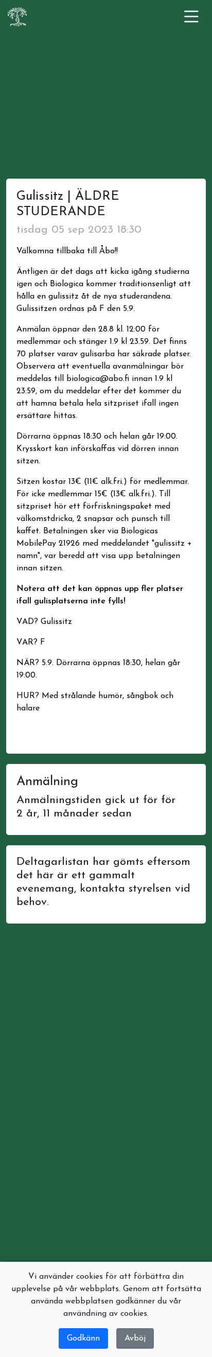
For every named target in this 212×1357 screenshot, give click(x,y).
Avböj (135, 1338)
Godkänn (83, 1338)
